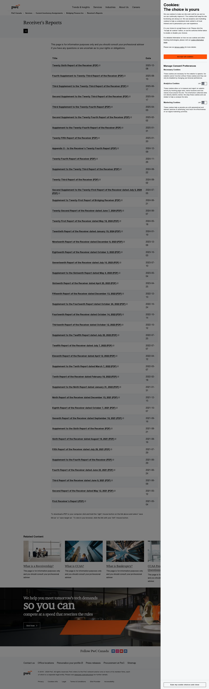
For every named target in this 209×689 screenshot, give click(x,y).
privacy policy (179, 47)
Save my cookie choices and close (184, 685)
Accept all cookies (185, 57)
